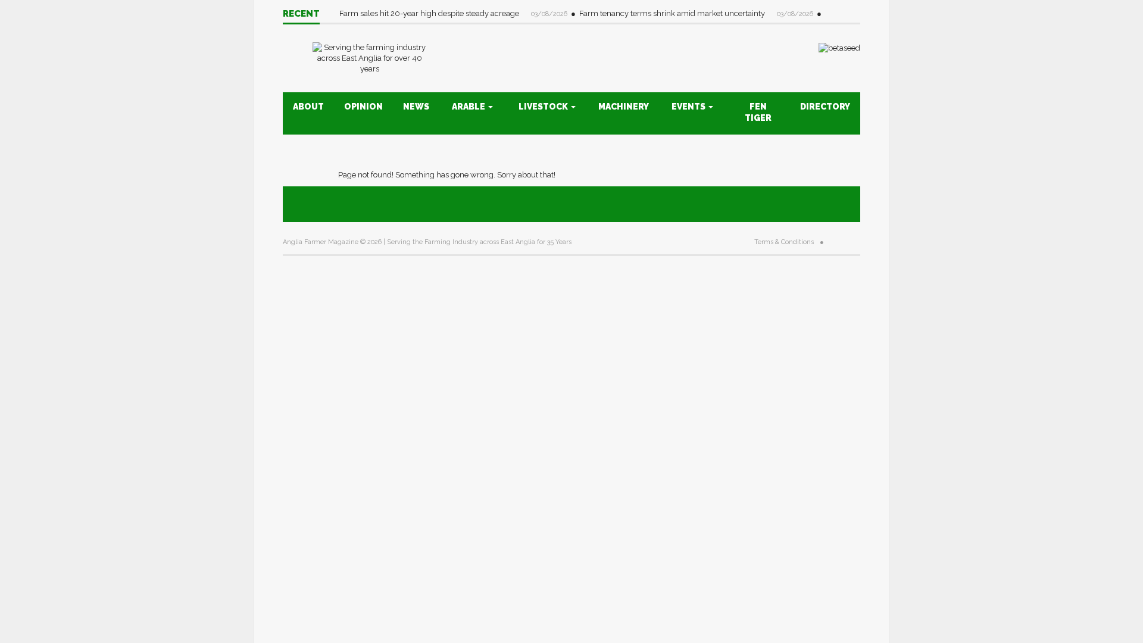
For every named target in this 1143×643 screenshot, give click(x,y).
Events (689, 106)
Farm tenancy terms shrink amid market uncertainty (673, 13)
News (416, 106)
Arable (469, 106)
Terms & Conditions (784, 242)
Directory (825, 106)
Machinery (623, 106)
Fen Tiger (758, 112)
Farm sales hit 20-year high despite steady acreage (430, 13)
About (308, 106)
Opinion (363, 106)
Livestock (544, 106)
